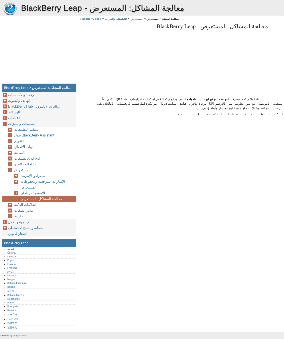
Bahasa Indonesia (17, 283)
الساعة (19, 152)
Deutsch (11, 256)
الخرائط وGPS (25, 164)
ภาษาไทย (12, 314)
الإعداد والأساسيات (21, 95)
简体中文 (12, 323)
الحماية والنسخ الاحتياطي (26, 228)
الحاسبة (20, 216)
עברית (10, 271)
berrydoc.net (19, 335)
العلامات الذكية (25, 205)
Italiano (11, 286)
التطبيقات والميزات (116, 18)
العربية (10, 248)
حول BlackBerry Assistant (34, 135)
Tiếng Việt (12, 319)
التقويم (19, 141)
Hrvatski (11, 275)
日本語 (11, 290)
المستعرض (136, 18)
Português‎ (12, 306)
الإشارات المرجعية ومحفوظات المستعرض (42, 184)
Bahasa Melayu (15, 295)
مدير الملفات (23, 210)
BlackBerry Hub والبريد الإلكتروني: (34, 106)
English (11, 260)
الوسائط (14, 112)
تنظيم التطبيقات (26, 129)
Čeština (11, 252)
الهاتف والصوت (19, 100)
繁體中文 (12, 327)
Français (12, 268)
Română (11, 310)
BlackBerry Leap (10, 9)
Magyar (11, 279)
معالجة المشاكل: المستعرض (41, 199)
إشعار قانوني (17, 233)
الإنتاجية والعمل (19, 222)
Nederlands (13, 298)
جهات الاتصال (24, 147)
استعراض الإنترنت (33, 176)
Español (11, 264)
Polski (10, 302)
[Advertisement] (116, 53)
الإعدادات (15, 118)
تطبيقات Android (27, 158)
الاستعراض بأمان (32, 193)
